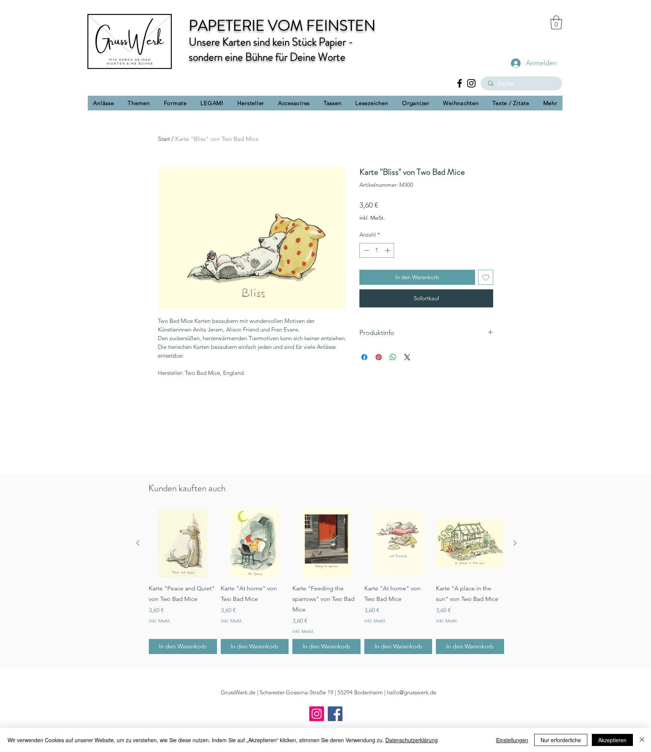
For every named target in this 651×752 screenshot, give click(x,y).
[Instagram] (471, 83)
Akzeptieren (612, 740)
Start (164, 138)
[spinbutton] (377, 250)
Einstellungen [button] (512, 740)
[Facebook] (459, 83)
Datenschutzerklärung (411, 740)
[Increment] (388, 250)
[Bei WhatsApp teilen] (392, 370)
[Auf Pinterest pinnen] (378, 370)
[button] (556, 22)
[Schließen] (641, 740)
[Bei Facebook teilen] (364, 370)
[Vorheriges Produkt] (137, 542)
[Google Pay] (426, 318)
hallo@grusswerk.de (411, 692)
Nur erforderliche (561, 740)
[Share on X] (407, 370)
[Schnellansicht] (183, 543)
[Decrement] (366, 250)
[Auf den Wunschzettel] (486, 277)
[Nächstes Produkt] (515, 542)
